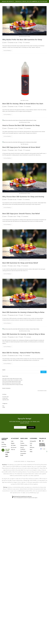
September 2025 (5, 399)
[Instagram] (43, 441)
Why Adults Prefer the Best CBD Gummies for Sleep (22, 39)
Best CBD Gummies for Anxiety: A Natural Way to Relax (23, 334)
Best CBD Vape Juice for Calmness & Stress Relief (21, 147)
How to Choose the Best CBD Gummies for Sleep (21, 125)
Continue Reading (8, 50)
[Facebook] (40, 441)
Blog (21, 42)
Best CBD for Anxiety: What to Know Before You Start (22, 104)
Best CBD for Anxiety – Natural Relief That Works (21, 353)
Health (21, 106)
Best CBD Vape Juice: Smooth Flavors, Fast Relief (21, 213)
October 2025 (5, 398)
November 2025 (5, 396)
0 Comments (27, 42)
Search (3, 369)
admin (5, 42)
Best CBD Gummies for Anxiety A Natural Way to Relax (23, 312)
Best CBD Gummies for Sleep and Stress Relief (20, 263)
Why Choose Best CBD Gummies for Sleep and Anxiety (23, 197)
